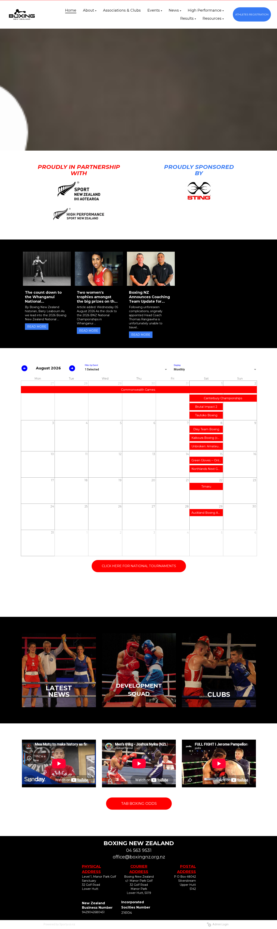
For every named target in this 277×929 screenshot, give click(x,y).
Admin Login (220, 924)
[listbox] (126, 369)
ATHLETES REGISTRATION (251, 14)
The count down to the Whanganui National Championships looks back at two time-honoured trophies (45, 297)
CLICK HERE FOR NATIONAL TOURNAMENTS (139, 566)
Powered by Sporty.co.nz (59, 924)
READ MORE (36, 326)
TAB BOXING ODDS (139, 803)
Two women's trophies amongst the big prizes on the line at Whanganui (97, 297)
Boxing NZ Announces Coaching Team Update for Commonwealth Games (149, 297)
